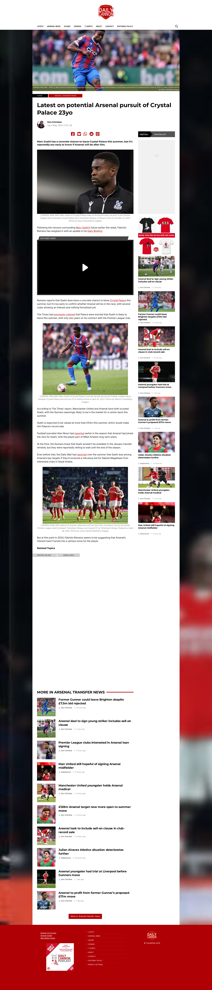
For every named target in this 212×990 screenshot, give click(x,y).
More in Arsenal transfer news (71, 692)
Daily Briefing (94, 231)
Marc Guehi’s (83, 227)
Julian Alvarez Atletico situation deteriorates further (154, 456)
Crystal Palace (118, 300)
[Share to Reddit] (91, 134)
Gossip (67, 26)
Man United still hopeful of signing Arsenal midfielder (156, 526)
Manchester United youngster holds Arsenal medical (153, 491)
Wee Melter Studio (47, 938)
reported (79, 433)
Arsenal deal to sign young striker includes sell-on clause (155, 280)
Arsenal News (53, 26)
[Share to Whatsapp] (85, 134)
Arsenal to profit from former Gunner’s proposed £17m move (154, 420)
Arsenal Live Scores (48, 933)
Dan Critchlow (54, 122)
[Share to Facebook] (73, 134)
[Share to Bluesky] (79, 134)
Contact (109, 26)
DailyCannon (66, 772)
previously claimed (64, 314)
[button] (176, 26)
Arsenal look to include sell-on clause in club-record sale (154, 350)
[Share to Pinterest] (98, 134)
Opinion (77, 26)
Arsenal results (46, 935)
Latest (40, 26)
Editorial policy (125, 26)
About (99, 26)
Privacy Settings (95, 964)
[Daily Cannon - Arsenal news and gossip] (106, 12)
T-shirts (89, 26)
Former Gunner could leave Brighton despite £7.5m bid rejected (152, 317)
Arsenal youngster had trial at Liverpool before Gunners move (154, 385)
